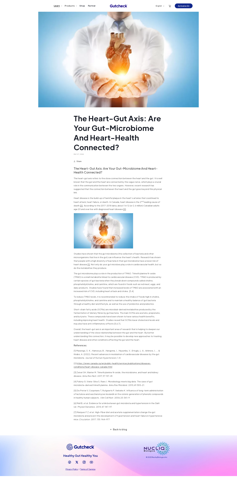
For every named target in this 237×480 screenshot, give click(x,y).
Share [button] (79, 161)
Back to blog (120, 429)
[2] (81, 205)
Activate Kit (183, 5)
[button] (57, 6)
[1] (89, 264)
